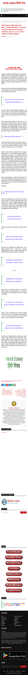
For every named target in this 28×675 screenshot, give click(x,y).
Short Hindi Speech (4, 381)
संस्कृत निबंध (3, 623)
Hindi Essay (6, 380)
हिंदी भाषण (16, 620)
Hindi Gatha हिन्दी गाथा (14, 3)
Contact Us (16, 617)
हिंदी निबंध (5, 20)
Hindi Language (12, 380)
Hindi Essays (3, 619)
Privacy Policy (4, 617)
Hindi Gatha (3, 36)
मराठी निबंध (16, 619)
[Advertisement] (14, 53)
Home (2, 20)
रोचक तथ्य (3, 620)
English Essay (17, 622)
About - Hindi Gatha (18, 616)
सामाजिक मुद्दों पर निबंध (17, 625)
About (8, 671)
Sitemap (3, 625)
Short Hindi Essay (18, 380)
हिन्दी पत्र (2, 622)
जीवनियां (15, 623)
